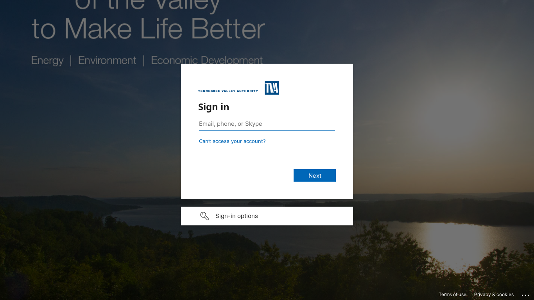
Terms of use (452, 294)
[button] (267, 216)
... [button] (526, 293)
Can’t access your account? (232, 141)
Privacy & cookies (494, 294)
